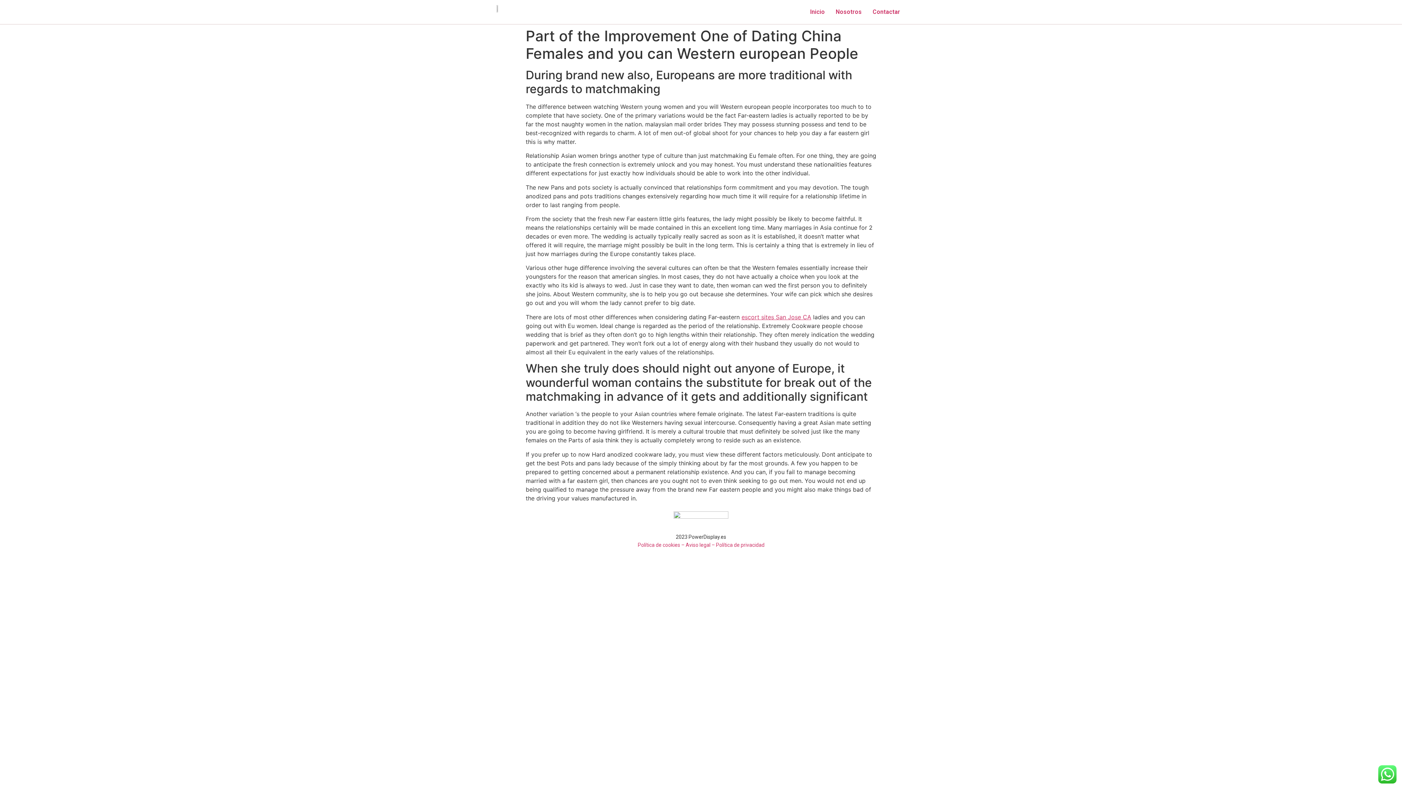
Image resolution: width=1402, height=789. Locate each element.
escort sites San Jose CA (776, 317)
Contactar (886, 11)
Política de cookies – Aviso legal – (676, 545)
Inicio (817, 11)
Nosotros (849, 11)
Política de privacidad (740, 545)
